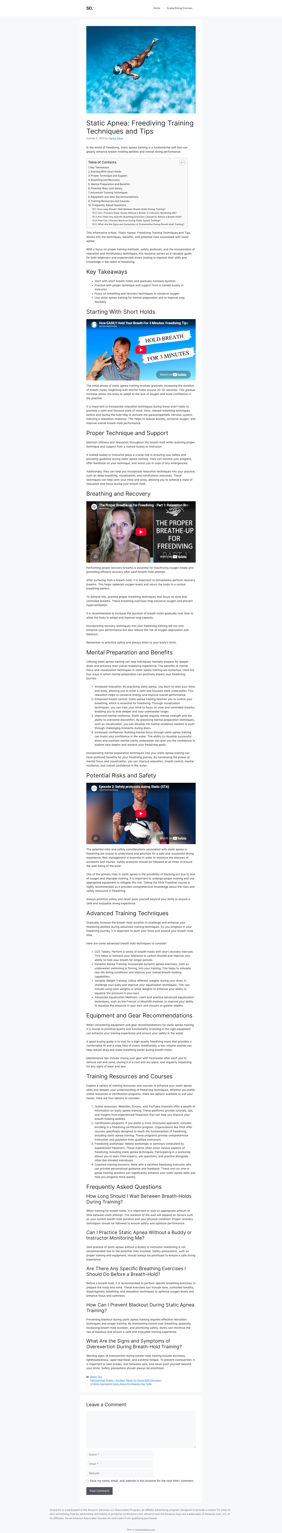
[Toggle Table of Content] (180, 162)
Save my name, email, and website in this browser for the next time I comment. (142, 1480)
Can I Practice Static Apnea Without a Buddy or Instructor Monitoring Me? (137, 213)
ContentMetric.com (145, 1529)
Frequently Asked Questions (109, 205)
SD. (89, 8)
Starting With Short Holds (106, 171)
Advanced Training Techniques (108, 192)
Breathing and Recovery (105, 179)
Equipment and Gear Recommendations (114, 196)
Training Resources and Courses (110, 201)
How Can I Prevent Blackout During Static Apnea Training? (129, 220)
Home (156, 8)
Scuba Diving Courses (179, 8)
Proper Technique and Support (109, 175)
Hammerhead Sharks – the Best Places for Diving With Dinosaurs (125, 1380)
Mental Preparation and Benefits (110, 184)
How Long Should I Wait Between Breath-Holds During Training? (131, 209)
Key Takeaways (99, 167)
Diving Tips (96, 1376)
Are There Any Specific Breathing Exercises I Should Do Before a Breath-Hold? (140, 216)
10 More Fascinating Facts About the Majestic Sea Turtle (121, 1383)
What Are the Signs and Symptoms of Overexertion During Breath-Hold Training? (141, 224)
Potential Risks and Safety (106, 188)
